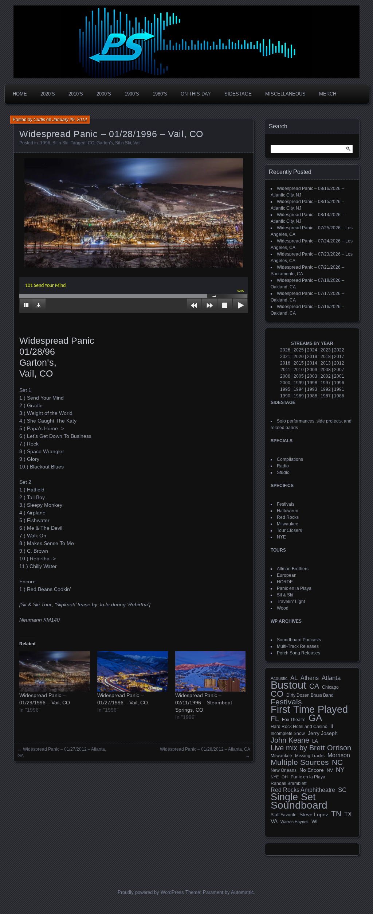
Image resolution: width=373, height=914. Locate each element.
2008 (326, 369)
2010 (299, 369)
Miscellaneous (285, 94)
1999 (299, 382)
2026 (285, 350)
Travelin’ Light (291, 601)
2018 (326, 356)
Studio (283, 472)
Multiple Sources (300, 762)
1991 (339, 389)
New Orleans (284, 770)
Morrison (338, 755)
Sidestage (238, 94)
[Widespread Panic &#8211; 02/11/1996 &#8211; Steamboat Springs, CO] (210, 671)
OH (285, 777)
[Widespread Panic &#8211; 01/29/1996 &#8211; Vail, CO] (54, 671)
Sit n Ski (60, 142)
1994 (299, 389)
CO (91, 142)
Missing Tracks (310, 755)
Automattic (242, 892)
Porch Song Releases (298, 653)
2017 (339, 356)
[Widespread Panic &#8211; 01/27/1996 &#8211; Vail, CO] (132, 671)
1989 (299, 395)
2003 (312, 376)
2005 (299, 376)
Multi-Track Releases (298, 646)
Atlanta (331, 678)
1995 (285, 389)
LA (315, 741)
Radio (283, 465)
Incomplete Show (288, 733)
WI (314, 821)
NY (340, 770)
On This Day (196, 94)
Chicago (330, 687)
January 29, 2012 (69, 119)
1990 (285, 395)
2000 (285, 382)
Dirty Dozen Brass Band (310, 695)
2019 (312, 356)
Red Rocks (288, 517)
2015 (299, 363)
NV (330, 770)
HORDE (285, 581)
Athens (310, 677)
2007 (339, 369)
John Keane (290, 740)
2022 (339, 350)
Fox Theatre (294, 719)
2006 (285, 376)
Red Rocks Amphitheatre (303, 790)
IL (332, 726)
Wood (282, 608)
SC (342, 790)
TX (348, 814)
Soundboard (299, 805)
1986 (339, 395)
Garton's (105, 142)
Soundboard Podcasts (299, 639)
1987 (326, 395)
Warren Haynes (294, 822)
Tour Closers (289, 530)
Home (20, 94)
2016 (285, 363)
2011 (285, 369)
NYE (281, 537)
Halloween (287, 510)
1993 (312, 389)
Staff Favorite (284, 815)
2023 (326, 350)
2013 (326, 363)
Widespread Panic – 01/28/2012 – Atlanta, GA (205, 749)
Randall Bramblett (288, 783)
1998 (312, 382)
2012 (339, 363)
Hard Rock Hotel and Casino (299, 726)
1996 (45, 142)
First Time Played (309, 709)
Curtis (39, 119)
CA (314, 686)
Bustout (288, 685)
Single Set (293, 797)
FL (275, 719)
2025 (299, 350)
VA (274, 821)
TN (336, 813)
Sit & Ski (285, 595)
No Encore (311, 770)
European (287, 575)
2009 (312, 369)
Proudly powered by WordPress (151, 892)
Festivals (285, 504)
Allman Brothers (293, 568)
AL (294, 678)
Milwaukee (287, 523)
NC (337, 762)
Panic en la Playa (294, 588)
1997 (326, 382)
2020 (299, 356)
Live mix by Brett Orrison (311, 747)
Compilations (290, 459)
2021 (285, 356)
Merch (327, 94)
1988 (312, 395)
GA (315, 718)
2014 (312, 363)
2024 (312, 350)
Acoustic (279, 678)
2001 (339, 376)
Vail (137, 142)
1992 (326, 389)
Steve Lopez (313, 814)
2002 (326, 376)
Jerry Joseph (323, 733)
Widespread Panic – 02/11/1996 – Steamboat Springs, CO (203, 702)
